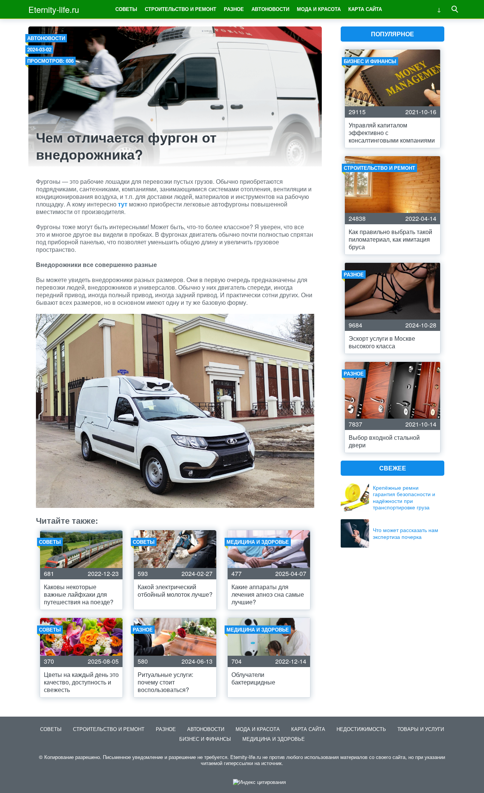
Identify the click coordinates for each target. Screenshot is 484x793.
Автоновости (270, 8)
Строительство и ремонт (180, 8)
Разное (234, 8)
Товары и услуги (420, 728)
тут (122, 204)
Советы (126, 8)
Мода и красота (319, 8)
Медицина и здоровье (273, 738)
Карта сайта (365, 8)
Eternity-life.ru (53, 9)
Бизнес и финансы (205, 738)
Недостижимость (361, 728)
